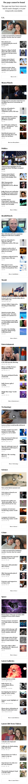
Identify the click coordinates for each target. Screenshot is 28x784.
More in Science (13, 526)
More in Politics (13, 210)
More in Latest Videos (13, 780)
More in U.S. (13, 76)
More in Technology (13, 463)
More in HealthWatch (13, 274)
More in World (13, 338)
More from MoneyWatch (13, 142)
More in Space (13, 655)
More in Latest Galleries (13, 717)
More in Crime (13, 590)
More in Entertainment (13, 401)
